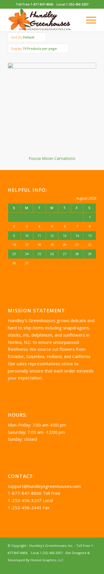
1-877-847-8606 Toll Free (34, 493)
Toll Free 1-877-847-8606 (34, 4)
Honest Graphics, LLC (46, 560)
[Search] (74, 20)
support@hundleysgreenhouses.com (44, 486)
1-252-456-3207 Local (30, 500)
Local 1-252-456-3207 (72, 4)
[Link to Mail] (83, 566)
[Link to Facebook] (92, 566)
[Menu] (88, 20)
